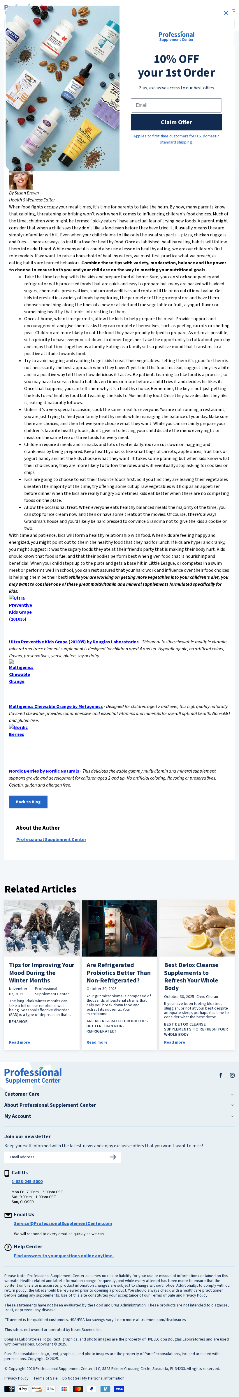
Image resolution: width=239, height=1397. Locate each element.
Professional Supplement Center (51, 839)
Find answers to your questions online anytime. (64, 1256)
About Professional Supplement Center (50, 1105)
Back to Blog (28, 802)
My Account (17, 1116)
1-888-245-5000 (27, 1181)
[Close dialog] (226, 13)
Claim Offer (176, 122)
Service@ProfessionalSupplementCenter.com (63, 1223)
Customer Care (22, 1094)
